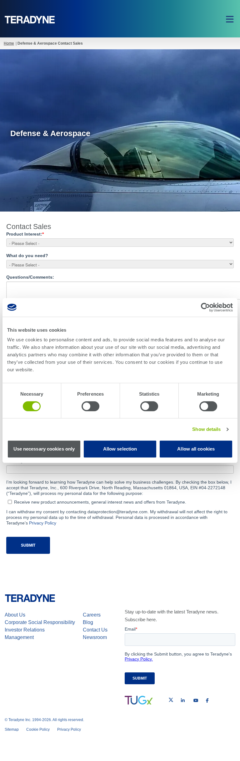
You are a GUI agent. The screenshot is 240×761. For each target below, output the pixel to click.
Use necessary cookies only (44, 448)
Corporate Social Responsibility (40, 622)
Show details (206, 429)
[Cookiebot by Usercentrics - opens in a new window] (205, 307)
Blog (88, 622)
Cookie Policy (38, 729)
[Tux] (139, 700)
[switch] (90, 406)
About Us (15, 614)
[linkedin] (183, 700)
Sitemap (12, 729)
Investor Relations (25, 629)
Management (19, 637)
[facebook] (207, 700)
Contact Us (95, 629)
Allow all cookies (196, 448)
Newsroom (95, 637)
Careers (92, 614)
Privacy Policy (42, 522)
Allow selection (120, 448)
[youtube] (195, 700)
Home (9, 43)
